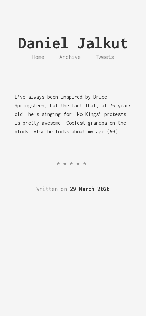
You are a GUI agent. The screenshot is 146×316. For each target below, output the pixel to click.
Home (38, 57)
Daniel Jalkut (73, 43)
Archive (70, 57)
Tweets (105, 57)
